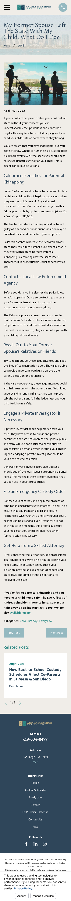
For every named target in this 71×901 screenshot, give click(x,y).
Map (35, 762)
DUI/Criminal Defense (35, 812)
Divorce (35, 805)
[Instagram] (45, 844)
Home (35, 783)
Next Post (57, 633)
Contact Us (35, 819)
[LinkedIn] (35, 844)
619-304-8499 (35, 739)
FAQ (35, 827)
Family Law (45, 621)
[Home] (34, 7)
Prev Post (14, 633)
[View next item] (20, 703)
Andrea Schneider (35, 790)
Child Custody (28, 621)
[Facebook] (26, 844)
